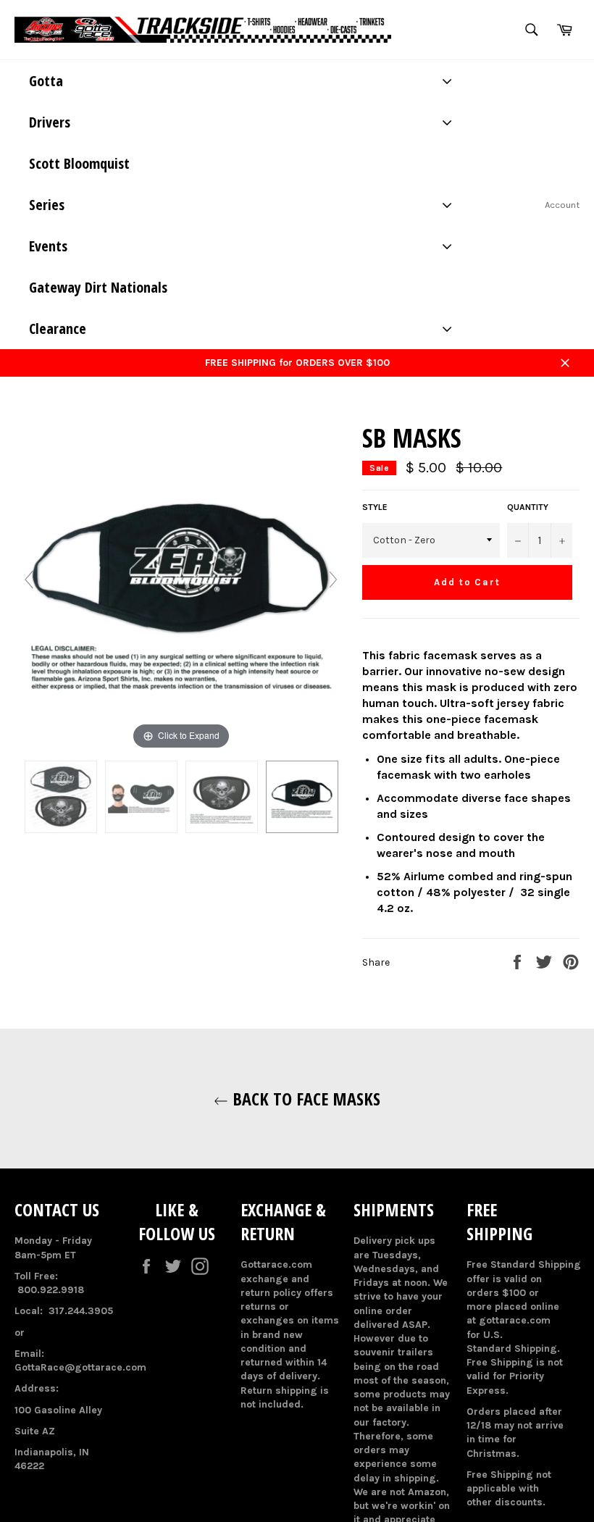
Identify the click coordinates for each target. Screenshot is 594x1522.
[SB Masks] (61, 797)
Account (562, 204)
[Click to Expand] (181, 586)
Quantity (527, 507)
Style (375, 507)
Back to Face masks (304, 1099)
